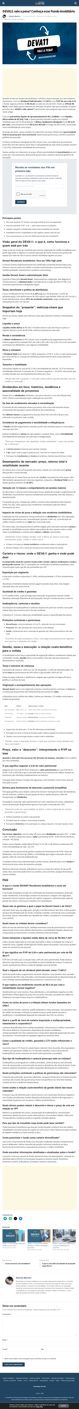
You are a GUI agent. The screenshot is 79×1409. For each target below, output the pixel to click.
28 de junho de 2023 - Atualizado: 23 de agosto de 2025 (40, 16)
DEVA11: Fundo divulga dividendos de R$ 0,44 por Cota (13, 1244)
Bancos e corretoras (10, 1380)
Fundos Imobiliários (18, 19)
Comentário (7, 1314)
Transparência (44, 1380)
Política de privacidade (68, 1380)
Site (42, 1349)
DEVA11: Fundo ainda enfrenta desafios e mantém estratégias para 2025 (38, 1245)
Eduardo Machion (14, 16)
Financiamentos (70, 1378)
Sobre (57, 1380)
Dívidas (19, 1380)
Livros (25, 1380)
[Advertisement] (39, 82)
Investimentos (45, 1378)
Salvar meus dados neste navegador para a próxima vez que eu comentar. (30, 1359)
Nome (5, 1340)
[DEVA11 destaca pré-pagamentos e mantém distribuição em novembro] (64, 1235)
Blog (6, 19)
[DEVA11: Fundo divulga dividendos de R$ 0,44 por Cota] (14, 1235)
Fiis (10, 19)
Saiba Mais (39, 1407)
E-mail (5, 1349)
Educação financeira (22, 1378)
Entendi (63, 1406)
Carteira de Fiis (33, 1380)
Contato (52, 1380)
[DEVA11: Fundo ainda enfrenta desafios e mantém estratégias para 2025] (39, 1235)
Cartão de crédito (35, 1378)
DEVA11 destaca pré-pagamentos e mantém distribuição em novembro (64, 1245)
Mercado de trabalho (58, 1378)
